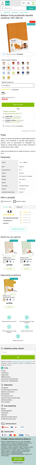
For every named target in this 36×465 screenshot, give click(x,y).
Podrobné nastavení (18, 462)
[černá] (7, 261)
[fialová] (18, 63)
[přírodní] (4, 261)
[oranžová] (8, 68)
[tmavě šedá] (28, 73)
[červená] (13, 63)
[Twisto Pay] (4, 435)
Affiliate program (5, 377)
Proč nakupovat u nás (7, 396)
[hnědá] (23, 63)
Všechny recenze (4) (18, 229)
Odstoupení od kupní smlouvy (9, 417)
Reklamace (4, 415)
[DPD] (17, 427)
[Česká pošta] (12, 427)
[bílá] (8, 63)
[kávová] (28, 63)
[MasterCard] (15, 435)
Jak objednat (4, 387)
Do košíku (9, 268)
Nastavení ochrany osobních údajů (10, 398)
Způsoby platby (5, 394)
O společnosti (4, 373)
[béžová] (4, 63)
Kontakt (3, 371)
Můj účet (3, 408)
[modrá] (4, 68)
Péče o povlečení (5, 402)
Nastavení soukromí (17, 452)
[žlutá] (8, 78)
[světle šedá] (8, 73)
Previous (3, 255)
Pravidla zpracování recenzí (8, 419)
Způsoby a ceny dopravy (7, 392)
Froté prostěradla (23, 12)
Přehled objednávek (6, 410)
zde (8, 455)
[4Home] (2, 12)
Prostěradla (15, 12)
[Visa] (21, 435)
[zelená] (4, 78)
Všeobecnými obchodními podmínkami (22, 361)
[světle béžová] (18, 68)
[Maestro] (10, 435)
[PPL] (22, 427)
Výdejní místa (4, 375)
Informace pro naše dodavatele (9, 379)
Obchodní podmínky (6, 400)
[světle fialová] (23, 68)
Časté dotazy (4, 412)
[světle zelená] (13, 73)
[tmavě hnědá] (18, 73)
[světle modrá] (4, 73)
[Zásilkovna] (5, 427)
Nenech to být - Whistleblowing (9, 381)
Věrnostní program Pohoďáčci (9, 389)
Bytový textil (7, 12)
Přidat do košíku (18, 104)
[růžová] (13, 68)
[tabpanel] (18, 37)
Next (33, 255)
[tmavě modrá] (23, 73)
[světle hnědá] (28, 68)
